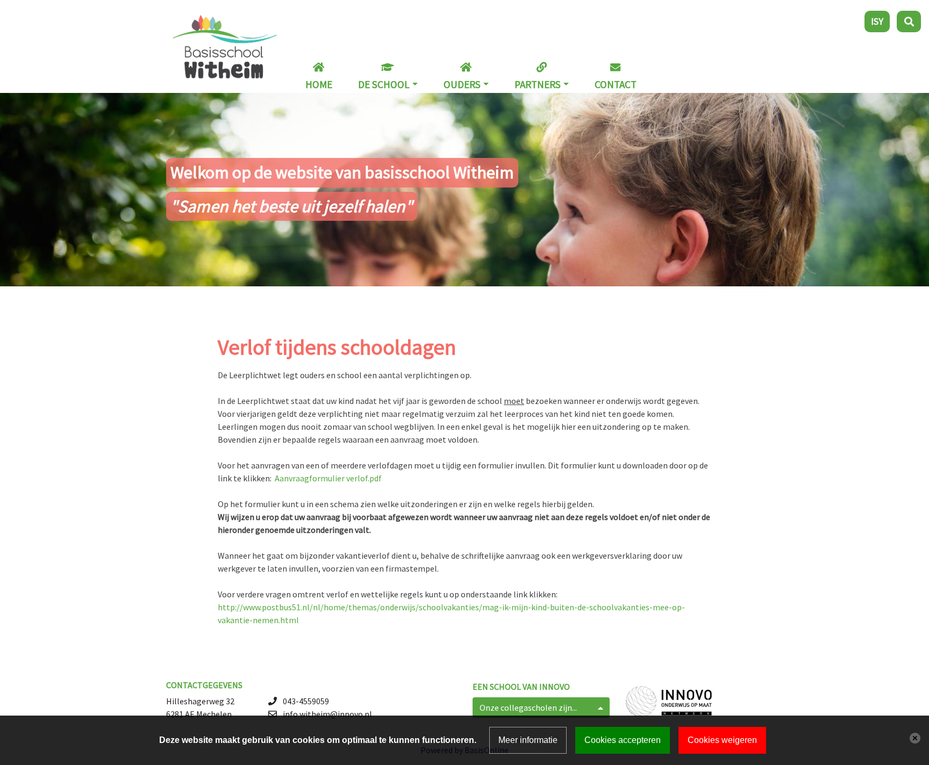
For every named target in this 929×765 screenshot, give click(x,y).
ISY (877, 21)
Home (318, 84)
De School (384, 84)
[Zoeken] (909, 21)
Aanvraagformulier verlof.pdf (328, 478)
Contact (616, 84)
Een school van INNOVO (521, 686)
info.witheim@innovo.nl (327, 714)
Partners (537, 84)
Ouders (462, 84)
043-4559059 (306, 701)
